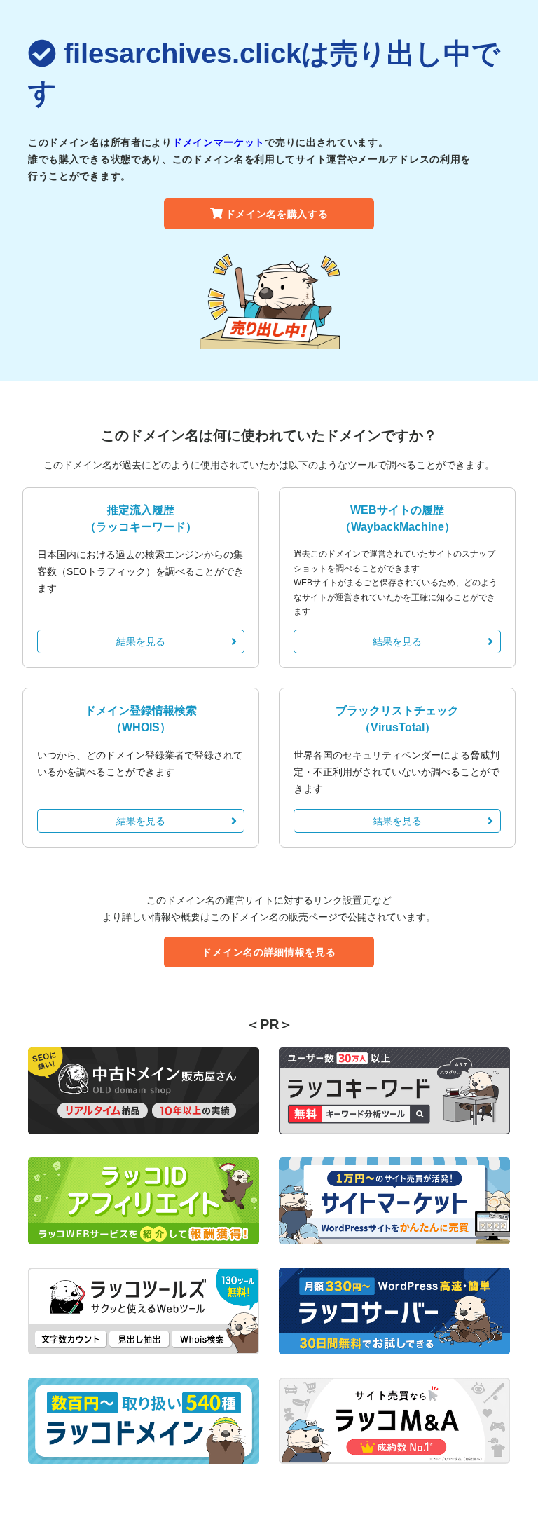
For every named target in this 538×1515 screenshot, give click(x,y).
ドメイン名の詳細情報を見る (269, 952)
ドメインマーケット (218, 142)
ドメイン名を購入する (277, 213)
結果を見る (140, 641)
